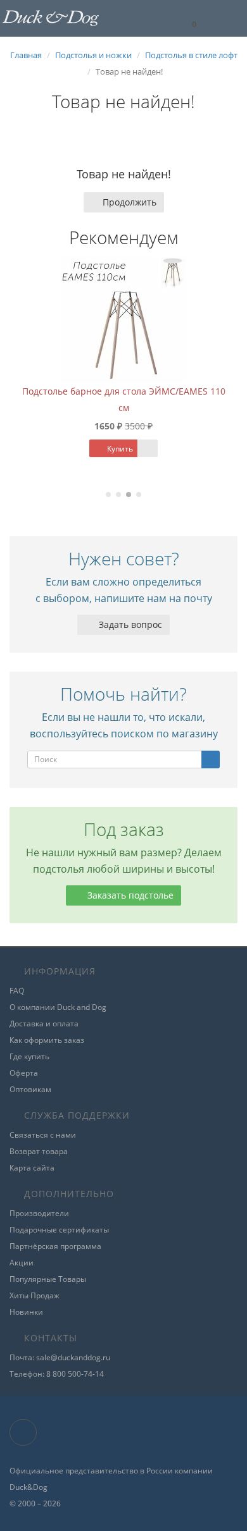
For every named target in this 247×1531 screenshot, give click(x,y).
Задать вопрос (129, 624)
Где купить (29, 1056)
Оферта (24, 1072)
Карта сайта (32, 1167)
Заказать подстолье (129, 895)
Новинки (26, 1312)
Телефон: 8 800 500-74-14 (57, 1373)
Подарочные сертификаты (59, 1229)
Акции (22, 1262)
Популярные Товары (48, 1279)
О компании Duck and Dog (58, 1007)
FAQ (17, 990)
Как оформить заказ (47, 1040)
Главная (26, 55)
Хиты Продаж (35, 1295)
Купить (119, 448)
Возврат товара (39, 1151)
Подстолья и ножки (93, 55)
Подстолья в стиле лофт (191, 55)
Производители (39, 1213)
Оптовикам (30, 1089)
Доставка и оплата (44, 1023)
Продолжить (129, 202)
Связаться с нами (43, 1134)
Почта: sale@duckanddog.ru (60, 1357)
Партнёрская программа (55, 1246)
